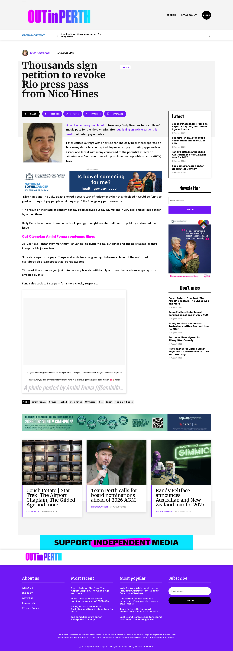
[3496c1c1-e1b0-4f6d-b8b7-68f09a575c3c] (116, 423)
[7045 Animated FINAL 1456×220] (92, 181)
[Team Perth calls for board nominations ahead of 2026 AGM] (116, 462)
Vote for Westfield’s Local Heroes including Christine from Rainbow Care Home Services (139, 590)
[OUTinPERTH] (59, 16)
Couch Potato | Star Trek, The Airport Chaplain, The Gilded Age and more (190, 126)
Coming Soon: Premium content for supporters (81, 35)
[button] (171, 15)
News (126, 67)
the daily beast (124, 402)
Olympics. (90, 402)
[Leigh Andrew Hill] (25, 53)
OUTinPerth (32, 511)
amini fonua (39, 402)
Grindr (52, 402)
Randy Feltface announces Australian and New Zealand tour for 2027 (189, 154)
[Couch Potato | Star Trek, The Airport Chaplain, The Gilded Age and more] (52, 462)
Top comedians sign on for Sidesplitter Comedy (188, 167)
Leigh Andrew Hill (40, 52)
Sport (109, 402)
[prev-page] (57, 36)
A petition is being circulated (85, 125)
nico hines (76, 402)
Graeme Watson (99, 506)
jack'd (63, 402)
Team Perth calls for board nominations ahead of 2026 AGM (188, 140)
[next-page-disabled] (210, 36)
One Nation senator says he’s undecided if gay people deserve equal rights (139, 601)
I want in (190, 209)
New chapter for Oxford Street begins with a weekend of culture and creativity (188, 351)
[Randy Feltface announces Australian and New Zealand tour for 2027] (181, 462)
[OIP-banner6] (116, 542)
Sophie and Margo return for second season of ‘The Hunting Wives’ (141, 618)
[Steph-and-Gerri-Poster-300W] (189, 249)
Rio (101, 402)
